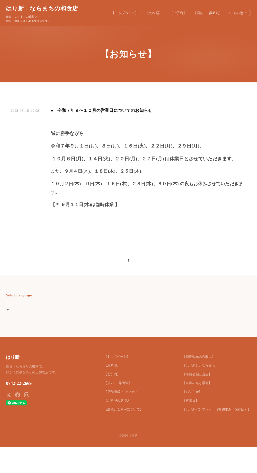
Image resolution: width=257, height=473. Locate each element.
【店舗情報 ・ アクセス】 (122, 392)
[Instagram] (26, 394)
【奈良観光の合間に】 (198, 356)
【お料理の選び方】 (118, 400)
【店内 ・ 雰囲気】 (208, 13)
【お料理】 (154, 13)
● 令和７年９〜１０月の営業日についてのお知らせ (101, 110)
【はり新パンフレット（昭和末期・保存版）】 (216, 409)
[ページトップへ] (243, 463)
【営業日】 (190, 400)
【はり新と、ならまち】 (200, 365)
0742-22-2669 (19, 383)
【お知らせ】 (192, 392)
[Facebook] (17, 394)
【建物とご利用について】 (123, 409)
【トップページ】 (125, 13)
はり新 (13, 357)
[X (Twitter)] (8, 394)
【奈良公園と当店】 (197, 374)
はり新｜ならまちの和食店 (42, 8)
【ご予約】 (178, 13)
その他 (238, 13)
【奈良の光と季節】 (197, 383)
